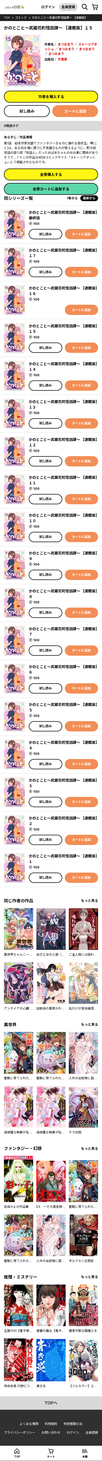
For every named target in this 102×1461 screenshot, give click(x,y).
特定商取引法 (73, 1424)
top (7, 17)
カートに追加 (75, 111)
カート (51, 1456)
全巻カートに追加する (51, 189)
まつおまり (65, 44)
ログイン (48, 7)
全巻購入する (51, 174)
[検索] (85, 7)
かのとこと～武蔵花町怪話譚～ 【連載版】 (59, 17)
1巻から (72, 198)
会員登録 (68, 7)
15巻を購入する (51, 96)
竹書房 (62, 59)
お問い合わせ (51, 1432)
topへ (51, 1403)
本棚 (85, 1456)
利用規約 (51, 1424)
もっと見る (89, 901)
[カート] (95, 7)
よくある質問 (29, 1424)
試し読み (27, 111)
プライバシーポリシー (19, 1432)
